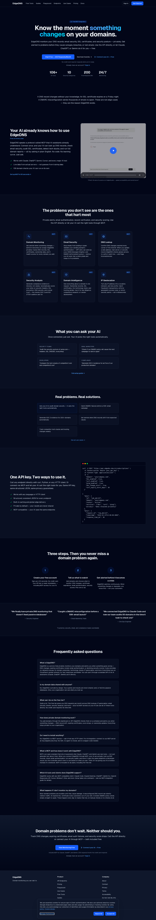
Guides (38, 3)
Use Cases (67, 3)
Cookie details (50, 909)
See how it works (84, 57)
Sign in (87, 65)
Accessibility (106, 894)
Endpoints (57, 3)
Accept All (110, 914)
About (104, 881)
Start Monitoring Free (67, 847)
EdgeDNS (17, 3)
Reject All (98, 914)
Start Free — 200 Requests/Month (58, 57)
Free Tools (29, 3)
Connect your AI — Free (105, 57)
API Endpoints (62, 881)
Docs (82, 3)
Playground (47, 3)
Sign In (126, 3)
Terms (104, 891)
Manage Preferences (47, 914)
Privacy (104, 887)
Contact (105, 884)
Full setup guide (78, 373)
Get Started (137, 3)
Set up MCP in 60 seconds (20, 174)
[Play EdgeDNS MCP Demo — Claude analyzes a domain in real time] (113, 150)
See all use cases (78, 440)
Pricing (75, 3)
